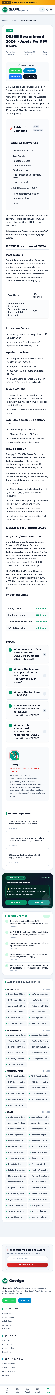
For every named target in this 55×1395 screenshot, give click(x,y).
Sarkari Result (8, 1317)
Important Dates (21, 160)
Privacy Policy (8, 1348)
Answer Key (7, 1325)
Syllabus (6, 1329)
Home (5, 20)
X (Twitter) (30, 76)
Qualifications (20, 170)
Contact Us (7, 1344)
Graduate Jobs (8, 1371)
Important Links (21, 198)
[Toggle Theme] (47, 9)
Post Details (19, 156)
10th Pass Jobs (8, 1364)
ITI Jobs (5, 1375)
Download (41, 621)
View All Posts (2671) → (20, 775)
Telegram (30, 71)
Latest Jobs (7, 1313)
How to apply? (20, 182)
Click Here (41, 608)
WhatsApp (15, 71)
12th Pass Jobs (8, 1368)
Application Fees (22, 165)
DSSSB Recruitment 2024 (24, 150)
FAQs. (16, 203)
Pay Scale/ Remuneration (26, 193)
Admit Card (7, 1321)
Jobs (14, 20)
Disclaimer (6, 1352)
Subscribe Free (27, 1265)
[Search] (42, 9)
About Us (6, 1340)
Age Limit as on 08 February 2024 (27, 176)
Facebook (15, 76)
